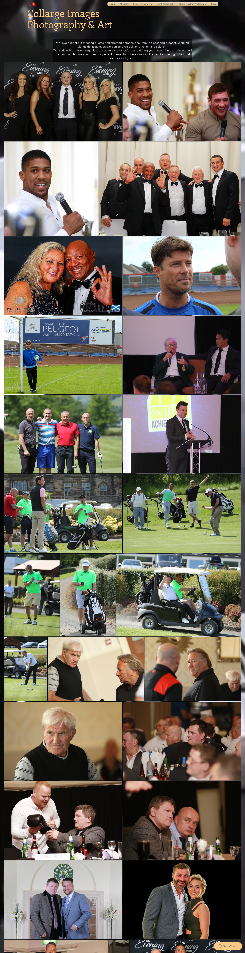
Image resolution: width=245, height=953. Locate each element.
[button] (32, 4)
